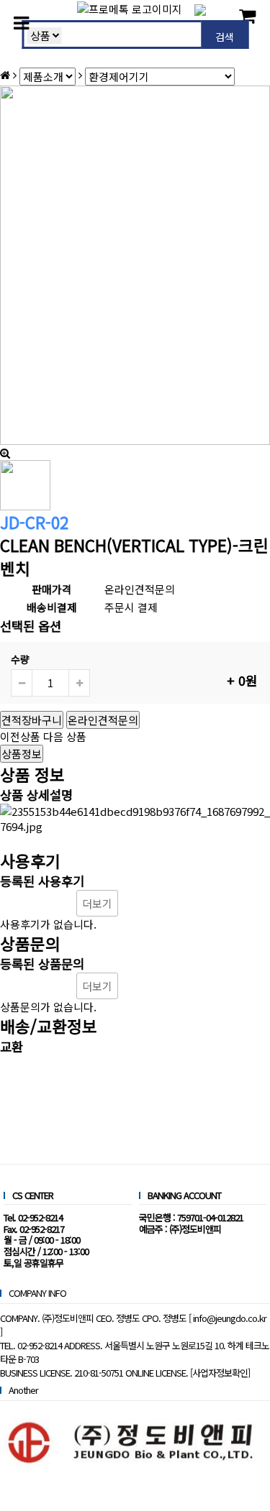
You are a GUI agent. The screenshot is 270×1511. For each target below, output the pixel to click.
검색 (224, 36)
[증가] (79, 683)
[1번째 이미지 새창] (25, 483)
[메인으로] (5, 74)
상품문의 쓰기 (36, 985)
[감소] (21, 683)
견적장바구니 (31, 719)
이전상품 (20, 736)
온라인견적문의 (103, 719)
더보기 (97, 903)
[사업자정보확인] (220, 1372)
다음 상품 (64, 736)
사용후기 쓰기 (36, 903)
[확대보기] (5, 452)
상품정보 (21, 753)
